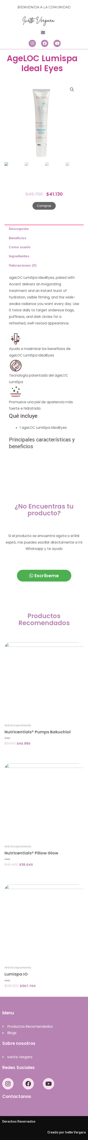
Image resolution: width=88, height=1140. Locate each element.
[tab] (44, 229)
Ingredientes (19, 256)
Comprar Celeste (18, 993)
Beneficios (17, 238)
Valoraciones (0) (22, 265)
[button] (43, 32)
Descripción (18, 229)
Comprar (44, 206)
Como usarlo (19, 247)
